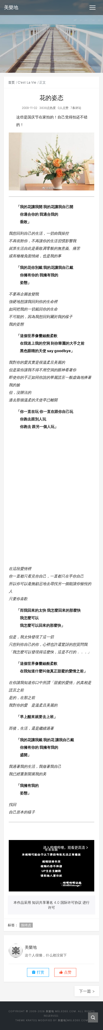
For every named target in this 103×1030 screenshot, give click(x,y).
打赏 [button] (40, 972)
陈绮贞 (26, 925)
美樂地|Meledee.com (73, 1020)
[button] (65, 972)
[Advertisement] (51, 496)
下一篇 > (87, 991)
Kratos (31, 1020)
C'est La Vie (27, 82)
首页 (11, 82)
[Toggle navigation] (92, 7)
